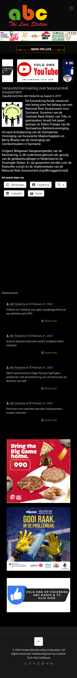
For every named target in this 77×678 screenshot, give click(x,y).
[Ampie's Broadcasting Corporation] (31, 15)
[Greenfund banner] (38, 569)
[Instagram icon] (38, 663)
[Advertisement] (38, 246)
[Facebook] (38, 611)
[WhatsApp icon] (25, 663)
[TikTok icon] (42, 663)
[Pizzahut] (38, 502)
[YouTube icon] (34, 663)
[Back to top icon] (38, 641)
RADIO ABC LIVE (41, 49)
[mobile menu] (71, 8)
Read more (50, 321)
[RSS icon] (51, 663)
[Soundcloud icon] (47, 663)
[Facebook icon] (29, 663)
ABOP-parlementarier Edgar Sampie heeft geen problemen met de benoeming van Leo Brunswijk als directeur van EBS (36, 377)
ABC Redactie (17, 304)
